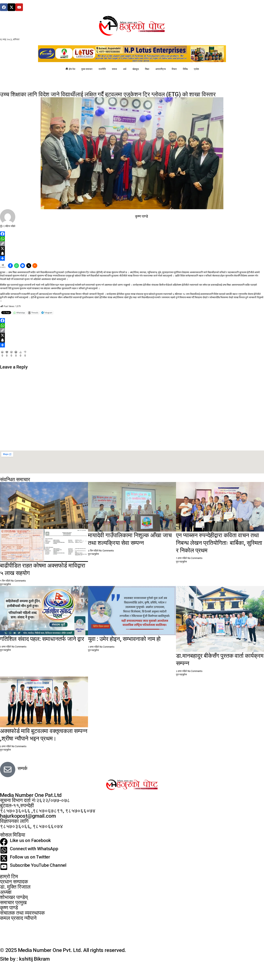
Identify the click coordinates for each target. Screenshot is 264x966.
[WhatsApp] (132, 238)
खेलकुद (135, 69)
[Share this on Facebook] (10, 265)
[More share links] (34, 265)
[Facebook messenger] (22, 265)
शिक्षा (147, 69)
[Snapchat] (132, 253)
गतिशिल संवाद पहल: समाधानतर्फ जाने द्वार (42, 639)
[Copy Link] (132, 243)
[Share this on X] (28, 265)
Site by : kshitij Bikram (25, 959)
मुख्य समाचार (86, 69)
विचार (174, 69)
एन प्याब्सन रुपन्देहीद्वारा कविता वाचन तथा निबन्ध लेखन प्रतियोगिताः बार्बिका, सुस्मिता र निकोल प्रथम (219, 543)
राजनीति (102, 69)
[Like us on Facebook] (4, 842)
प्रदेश (196, 69)
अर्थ (124, 69)
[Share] (132, 258)
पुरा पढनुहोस (5, 584)
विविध (185, 69)
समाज (114, 69)
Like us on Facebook (30, 840)
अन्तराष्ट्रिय (160, 69)
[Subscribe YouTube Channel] (4, 866)
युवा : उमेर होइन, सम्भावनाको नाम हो (124, 639)
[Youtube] (19, 7)
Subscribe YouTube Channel (38, 865)
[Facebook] (4, 7)
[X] (132, 248)
